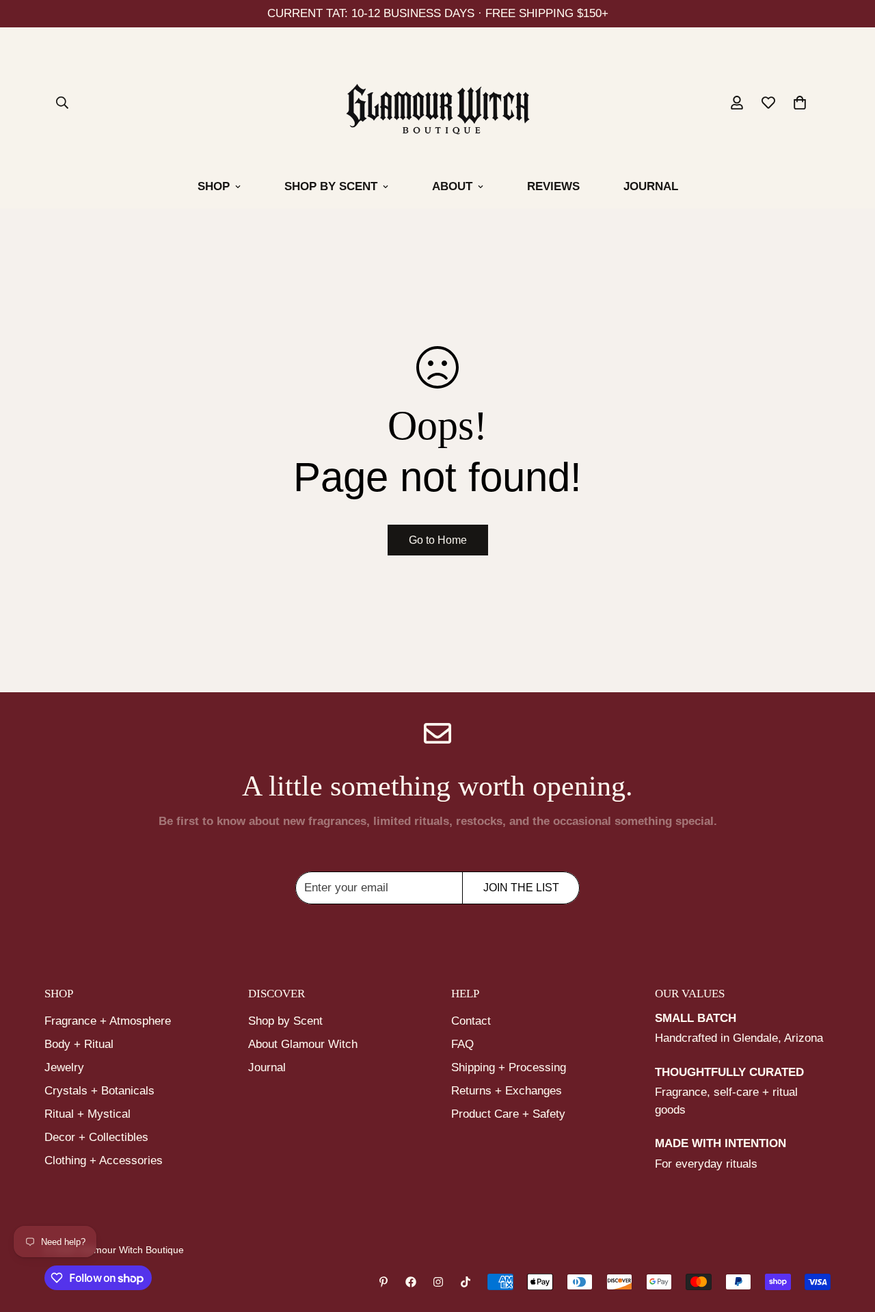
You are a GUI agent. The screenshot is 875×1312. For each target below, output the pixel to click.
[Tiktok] (465, 1281)
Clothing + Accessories (103, 1160)
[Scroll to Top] (848, 1237)
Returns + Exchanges (506, 1090)
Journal (650, 186)
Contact (471, 1020)
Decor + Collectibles (96, 1137)
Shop (214, 186)
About (452, 186)
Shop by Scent (330, 186)
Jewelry (64, 1067)
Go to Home (438, 540)
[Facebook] (410, 1281)
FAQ (462, 1044)
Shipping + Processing (508, 1067)
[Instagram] (438, 1281)
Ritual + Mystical (87, 1113)
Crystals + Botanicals (99, 1090)
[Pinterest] (383, 1281)
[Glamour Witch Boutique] (437, 106)
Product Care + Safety (508, 1113)
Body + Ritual (78, 1044)
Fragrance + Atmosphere (107, 1020)
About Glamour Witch (303, 1044)
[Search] (62, 103)
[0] (800, 102)
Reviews (553, 186)
